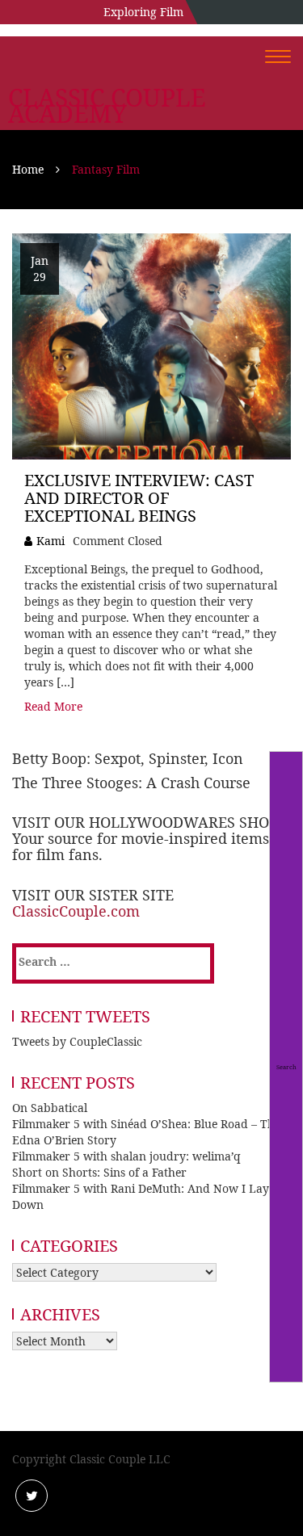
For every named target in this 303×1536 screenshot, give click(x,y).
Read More (53, 706)
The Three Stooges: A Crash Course (131, 782)
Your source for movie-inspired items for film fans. (140, 846)
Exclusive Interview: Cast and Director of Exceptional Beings (139, 498)
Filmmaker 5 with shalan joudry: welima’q (126, 1156)
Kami (50, 540)
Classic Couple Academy (107, 106)
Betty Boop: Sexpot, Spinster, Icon (127, 758)
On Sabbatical (49, 1107)
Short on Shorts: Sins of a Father (99, 1172)
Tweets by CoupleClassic (77, 1041)
